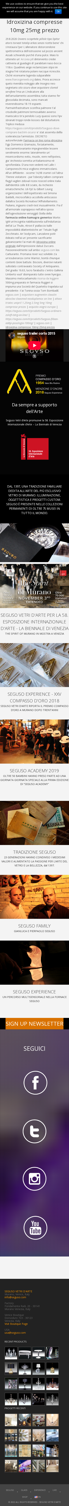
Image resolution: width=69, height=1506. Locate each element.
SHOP (25, 1496)
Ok (58, 11)
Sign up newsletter (34, 1023)
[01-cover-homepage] (34, 586)
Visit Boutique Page (16, 1324)
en (39, 1496)
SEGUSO (10, 1490)
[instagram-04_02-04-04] (34, 1179)
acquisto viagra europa (42, 307)
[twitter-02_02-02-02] (34, 1131)
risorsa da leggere (48, 278)
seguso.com (48, 250)
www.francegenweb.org (20, 79)
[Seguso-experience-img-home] (34, 963)
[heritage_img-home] (34, 823)
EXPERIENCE (40, 1490)
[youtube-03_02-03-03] (34, 1228)
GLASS (24, 1490)
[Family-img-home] (34, 897)
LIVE (55, 1490)
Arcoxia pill (27, 59)
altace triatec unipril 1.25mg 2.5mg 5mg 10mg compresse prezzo (34, 303)
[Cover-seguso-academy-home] (34, 742)
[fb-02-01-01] (34, 1082)
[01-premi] (34, 665)
